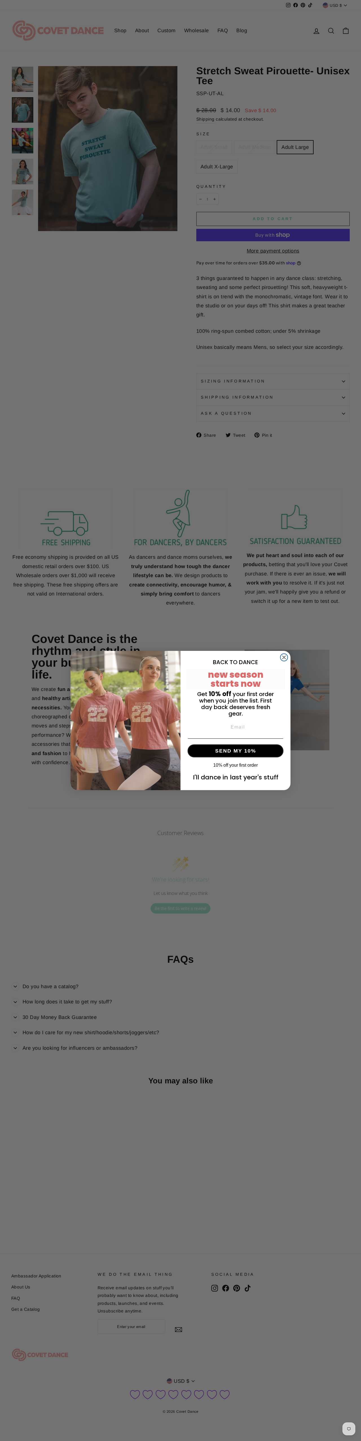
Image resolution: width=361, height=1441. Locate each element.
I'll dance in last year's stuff (235, 777)
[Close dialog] (284, 657)
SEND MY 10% (235, 751)
